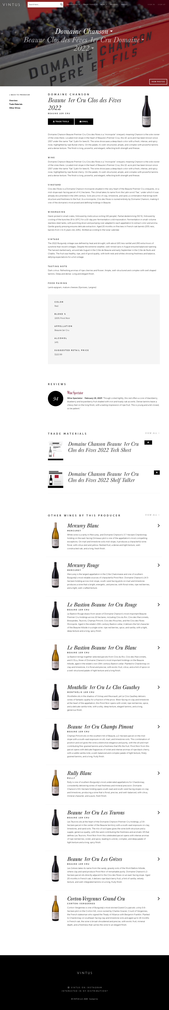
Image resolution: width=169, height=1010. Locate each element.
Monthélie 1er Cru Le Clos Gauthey (103, 687)
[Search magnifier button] (61, 4)
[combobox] (84, 30)
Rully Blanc (79, 773)
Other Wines (14, 108)
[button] (90, 4)
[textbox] (84, 30)
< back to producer (19, 95)
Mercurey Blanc (83, 525)
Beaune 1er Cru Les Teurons (95, 812)
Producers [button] (73, 4)
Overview (13, 100)
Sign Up (161, 4)
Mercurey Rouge (83, 565)
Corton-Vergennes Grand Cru (96, 898)
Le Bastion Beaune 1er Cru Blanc (102, 647)
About (124, 4)
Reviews (114, 4)
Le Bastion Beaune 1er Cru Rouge (102, 604)
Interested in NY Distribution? (85, 991)
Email (85, 121)
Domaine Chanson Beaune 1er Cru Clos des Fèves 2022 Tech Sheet (103, 446)
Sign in (151, 4)
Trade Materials (15, 104)
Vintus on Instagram (86, 988)
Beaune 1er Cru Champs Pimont (100, 726)
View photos (158, 82)
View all (152, 433)
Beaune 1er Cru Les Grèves (94, 859)
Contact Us (93, 999)
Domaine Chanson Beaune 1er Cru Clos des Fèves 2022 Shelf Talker (103, 476)
